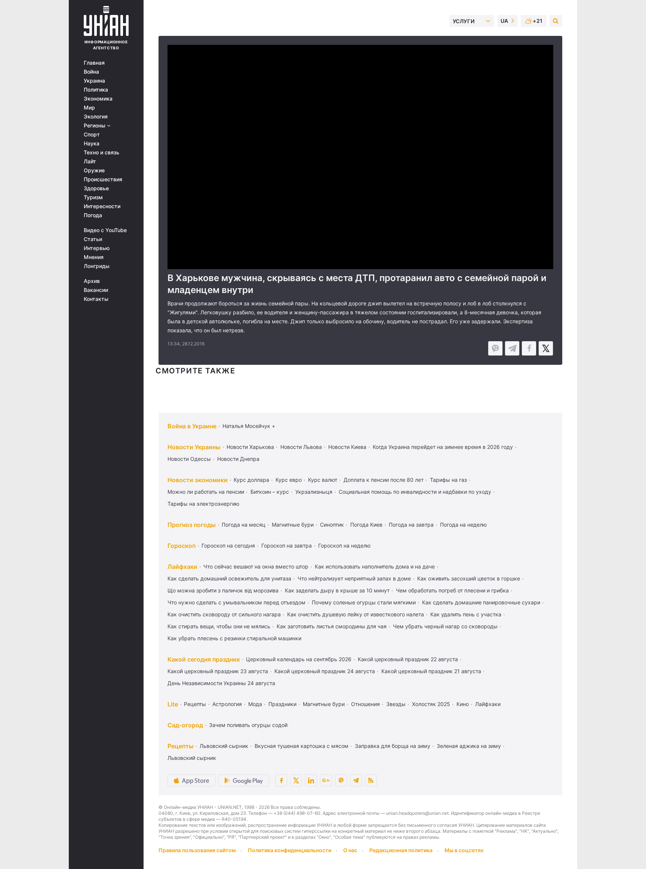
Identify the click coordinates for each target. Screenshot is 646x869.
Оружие (94, 170)
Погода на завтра (411, 524)
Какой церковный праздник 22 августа (408, 659)
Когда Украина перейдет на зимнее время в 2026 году (443, 447)
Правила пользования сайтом (197, 850)
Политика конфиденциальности (289, 850)
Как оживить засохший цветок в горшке (468, 578)
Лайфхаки (182, 566)
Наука (91, 144)
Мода (255, 704)
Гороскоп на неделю (344, 545)
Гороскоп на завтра (286, 545)
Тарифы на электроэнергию (203, 503)
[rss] (371, 780)
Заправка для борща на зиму (392, 746)
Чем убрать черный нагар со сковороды (445, 626)
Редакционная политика (401, 850)
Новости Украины (194, 447)
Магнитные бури (293, 524)
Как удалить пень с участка (465, 614)
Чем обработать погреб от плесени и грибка (452, 590)
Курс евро (289, 480)
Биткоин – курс (269, 492)
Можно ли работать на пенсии (205, 492)
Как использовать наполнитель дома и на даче (375, 566)
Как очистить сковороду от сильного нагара (224, 614)
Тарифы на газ (448, 480)
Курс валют (322, 480)
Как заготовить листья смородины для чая (332, 626)
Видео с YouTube (105, 230)
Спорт (92, 135)
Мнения (94, 257)
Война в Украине (191, 426)
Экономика (98, 99)
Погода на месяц (243, 524)
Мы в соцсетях (464, 850)
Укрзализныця (313, 492)
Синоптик (332, 524)
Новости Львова (301, 447)
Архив (92, 281)
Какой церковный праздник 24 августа (324, 671)
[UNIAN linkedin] (311, 780)
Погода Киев (366, 524)
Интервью (97, 248)
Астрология (227, 704)
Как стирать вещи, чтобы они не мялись (218, 626)
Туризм (93, 197)
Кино (462, 704)
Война (91, 72)
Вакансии (96, 290)
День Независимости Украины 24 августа (221, 683)
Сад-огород (185, 725)
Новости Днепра (238, 459)
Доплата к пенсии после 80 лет (384, 480)
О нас (350, 850)
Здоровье (96, 188)
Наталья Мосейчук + (248, 426)
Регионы (95, 126)
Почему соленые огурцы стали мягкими (364, 602)
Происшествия (103, 179)
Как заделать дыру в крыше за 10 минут (337, 590)
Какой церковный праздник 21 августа (431, 671)
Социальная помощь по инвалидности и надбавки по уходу (415, 492)
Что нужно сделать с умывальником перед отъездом (236, 602)
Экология (96, 117)
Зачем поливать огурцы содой (248, 725)
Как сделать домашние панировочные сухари (481, 602)
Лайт (90, 161)
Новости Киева (347, 447)
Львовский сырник (224, 746)
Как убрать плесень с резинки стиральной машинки (234, 638)
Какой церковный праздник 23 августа (217, 671)
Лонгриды (97, 266)
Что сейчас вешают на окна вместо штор (255, 566)
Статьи (93, 239)
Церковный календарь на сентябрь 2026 (298, 659)
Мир (89, 108)
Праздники (282, 704)
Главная (94, 63)
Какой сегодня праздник (203, 659)
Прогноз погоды (191, 525)
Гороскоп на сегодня (228, 545)
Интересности (102, 206)
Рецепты (195, 704)
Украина (94, 81)
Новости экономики (197, 480)
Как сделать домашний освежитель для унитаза (229, 578)
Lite (172, 704)
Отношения (365, 704)
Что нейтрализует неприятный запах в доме (354, 578)
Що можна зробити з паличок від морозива (223, 590)
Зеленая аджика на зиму (469, 746)
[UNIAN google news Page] (326, 780)
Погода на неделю (463, 524)
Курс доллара (251, 480)
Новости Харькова (250, 447)
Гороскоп (181, 545)
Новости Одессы (189, 459)
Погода (93, 215)
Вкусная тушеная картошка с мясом (301, 746)
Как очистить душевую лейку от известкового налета (355, 614)
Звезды (396, 704)
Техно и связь (101, 152)
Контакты (96, 299)
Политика (96, 90)
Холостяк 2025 (431, 704)
